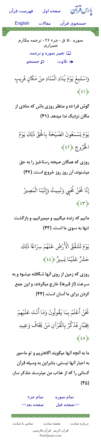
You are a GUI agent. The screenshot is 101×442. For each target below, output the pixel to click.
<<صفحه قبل (67, 404)
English (22, 23)
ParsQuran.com (50, 435)
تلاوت (62, 61)
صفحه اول (51, 11)
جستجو (33, 61)
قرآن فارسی (42, 430)
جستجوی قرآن (73, 23)
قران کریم (60, 430)
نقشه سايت (52, 423)
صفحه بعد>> (33, 404)
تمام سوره (64, 397)
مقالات (45, 23)
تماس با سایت (22, 423)
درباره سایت (79, 423)
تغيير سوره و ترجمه (47, 53)
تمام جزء (35, 397)
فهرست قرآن (21, 11)
